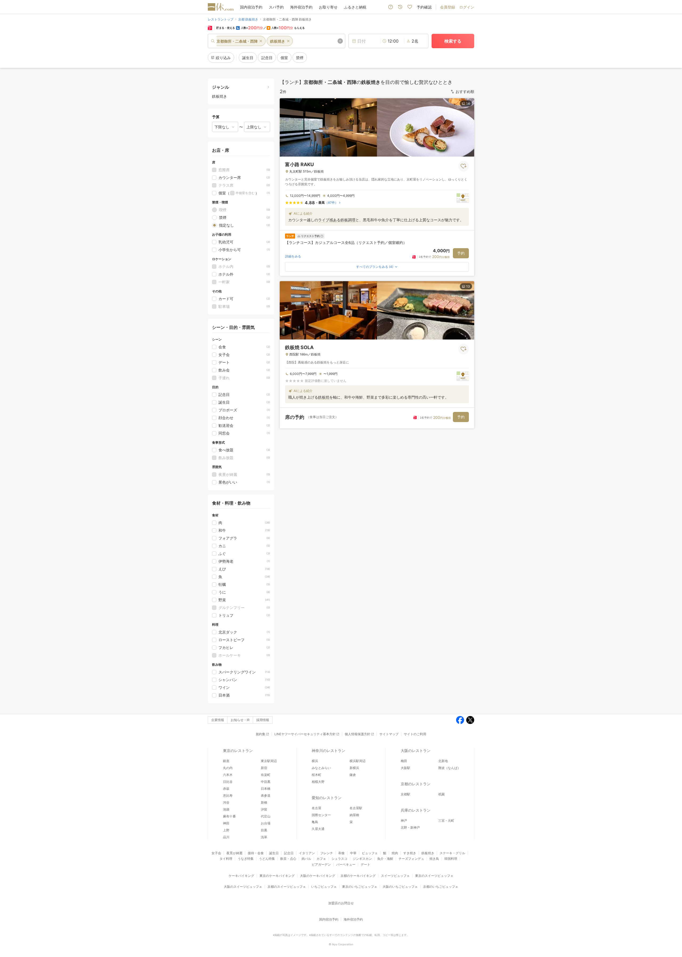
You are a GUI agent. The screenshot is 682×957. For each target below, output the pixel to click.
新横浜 (354, 768)
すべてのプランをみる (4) (374, 267)
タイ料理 (226, 859)
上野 (226, 830)
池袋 (226, 809)
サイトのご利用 (415, 734)
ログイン (466, 7)
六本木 (228, 775)
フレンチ (326, 853)
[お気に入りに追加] (463, 166)
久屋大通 (318, 829)
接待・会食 (256, 853)
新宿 (264, 768)
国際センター (321, 815)
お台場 (265, 823)
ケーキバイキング (241, 876)
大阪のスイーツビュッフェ (243, 887)
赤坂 (226, 789)
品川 (226, 837)
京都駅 (405, 794)
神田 (226, 823)
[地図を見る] (463, 197)
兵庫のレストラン (416, 810)
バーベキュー (345, 864)
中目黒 (265, 782)
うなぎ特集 (246, 859)
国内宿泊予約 (251, 7)
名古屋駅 (356, 808)
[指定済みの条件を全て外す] (340, 41)
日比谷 (228, 782)
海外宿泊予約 (301, 7)
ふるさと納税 (355, 7)
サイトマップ (389, 734)
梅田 (404, 761)
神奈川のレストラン (328, 750)
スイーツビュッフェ (395, 876)
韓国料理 (450, 859)
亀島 (315, 822)
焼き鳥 (434, 859)
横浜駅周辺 (358, 761)
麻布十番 (229, 816)
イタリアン (307, 853)
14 (468, 103)
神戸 (404, 821)
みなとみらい (321, 768)
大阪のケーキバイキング (317, 876)
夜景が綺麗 (234, 853)
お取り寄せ (328, 7)
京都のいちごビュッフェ (440, 887)
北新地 (443, 761)
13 (468, 286)
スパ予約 (276, 7)
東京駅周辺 (269, 761)
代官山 (265, 816)
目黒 (264, 830)
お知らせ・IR (240, 720)
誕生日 (274, 853)
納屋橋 (354, 815)
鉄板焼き (427, 853)
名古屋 (316, 808)
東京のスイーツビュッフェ (434, 876)
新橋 (264, 802)
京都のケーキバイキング (358, 876)
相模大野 (318, 782)
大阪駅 (405, 768)
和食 (341, 853)
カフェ (321, 859)
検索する (452, 41)
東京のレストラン (238, 750)
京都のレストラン (416, 784)
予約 (461, 253)
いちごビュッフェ (324, 887)
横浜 (315, 761)
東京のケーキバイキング (277, 876)
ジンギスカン (362, 859)
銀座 (226, 761)
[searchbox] (276, 41)
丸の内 (228, 768)
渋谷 (226, 802)
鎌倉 (353, 775)
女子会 (216, 853)
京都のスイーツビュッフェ (286, 887)
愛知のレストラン (327, 797)
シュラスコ (339, 859)
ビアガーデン (321, 864)
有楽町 (265, 775)
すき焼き (409, 853)
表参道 (265, 796)
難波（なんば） (449, 768)
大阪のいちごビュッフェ (400, 887)
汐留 (264, 809)
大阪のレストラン (416, 750)
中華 (353, 853)
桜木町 (316, 775)
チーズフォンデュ (411, 859)
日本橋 (265, 789)
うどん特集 (267, 859)
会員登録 (447, 7)
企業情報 (217, 720)
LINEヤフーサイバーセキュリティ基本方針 (305, 734)
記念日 (289, 853)
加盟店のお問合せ (341, 903)
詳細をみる (293, 256)
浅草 (264, 837)
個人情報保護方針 (357, 734)
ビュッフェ (370, 853)
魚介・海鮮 (385, 859)
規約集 (260, 734)
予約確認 (424, 7)
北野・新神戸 (410, 827)
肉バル (306, 859)
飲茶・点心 (288, 859)
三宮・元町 (446, 821)
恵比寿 (228, 796)
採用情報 (262, 720)
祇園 (441, 794)
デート (365, 864)
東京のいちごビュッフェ (359, 887)
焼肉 (395, 853)
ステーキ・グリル (452, 853)
